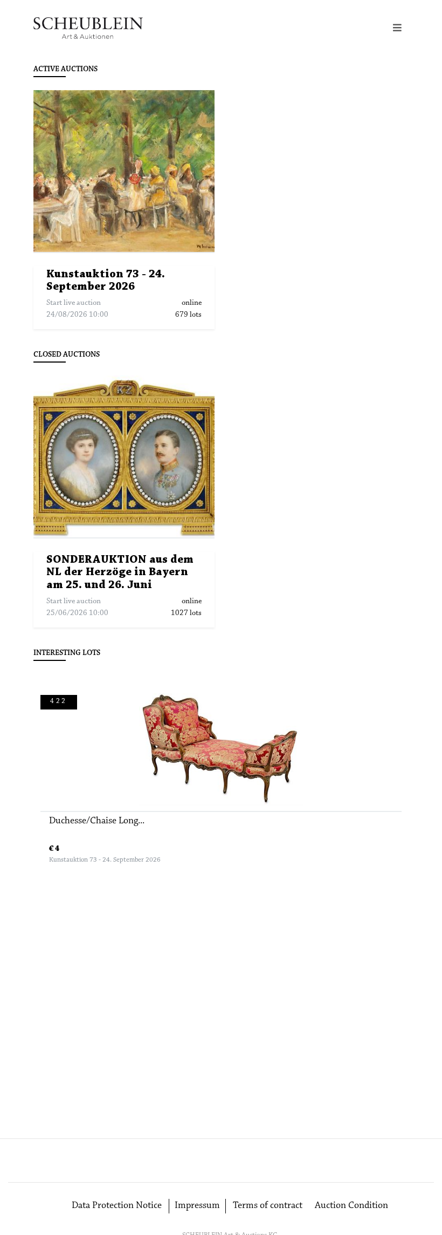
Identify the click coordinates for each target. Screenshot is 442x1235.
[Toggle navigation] (397, 28)
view (129, 171)
